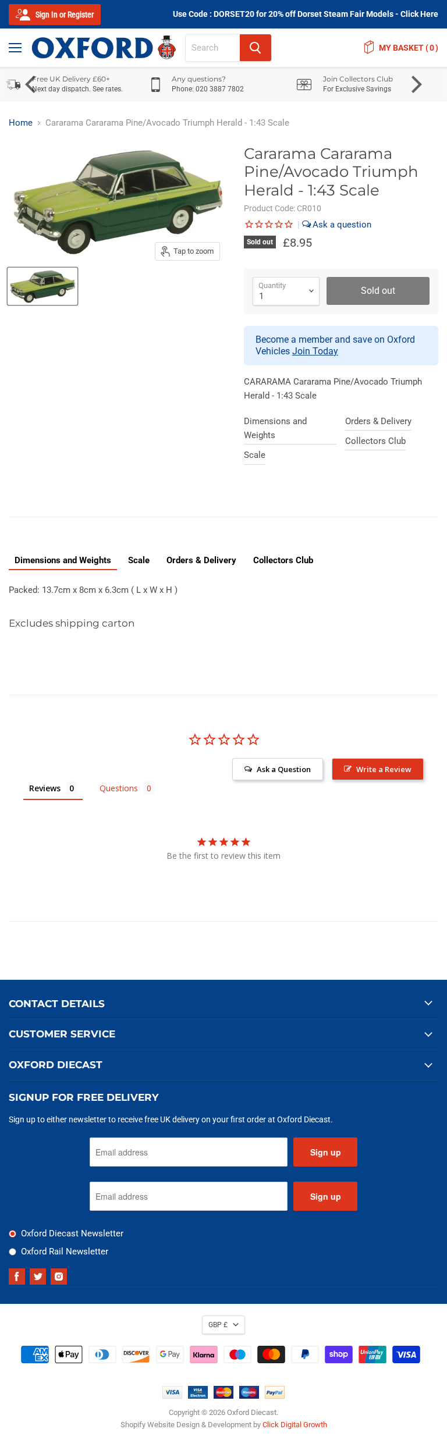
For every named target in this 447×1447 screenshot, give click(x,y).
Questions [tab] (119, 788)
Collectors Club (375, 441)
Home (21, 123)
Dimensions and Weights (275, 428)
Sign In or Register (64, 14)
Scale (254, 455)
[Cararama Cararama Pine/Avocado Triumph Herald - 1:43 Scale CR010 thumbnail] (42, 286)
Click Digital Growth (294, 1424)
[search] (213, 47)
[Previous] (32, 84)
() (408, 47)
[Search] (255, 47)
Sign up (325, 1152)
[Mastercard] (223, 1396)
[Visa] (172, 1396)
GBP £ (218, 1325)
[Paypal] (275, 1396)
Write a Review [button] (383, 769)
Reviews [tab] (45, 788)
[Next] (415, 84)
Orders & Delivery (378, 421)
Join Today (315, 351)
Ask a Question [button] (284, 769)
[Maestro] (249, 1396)
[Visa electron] (198, 1396)
